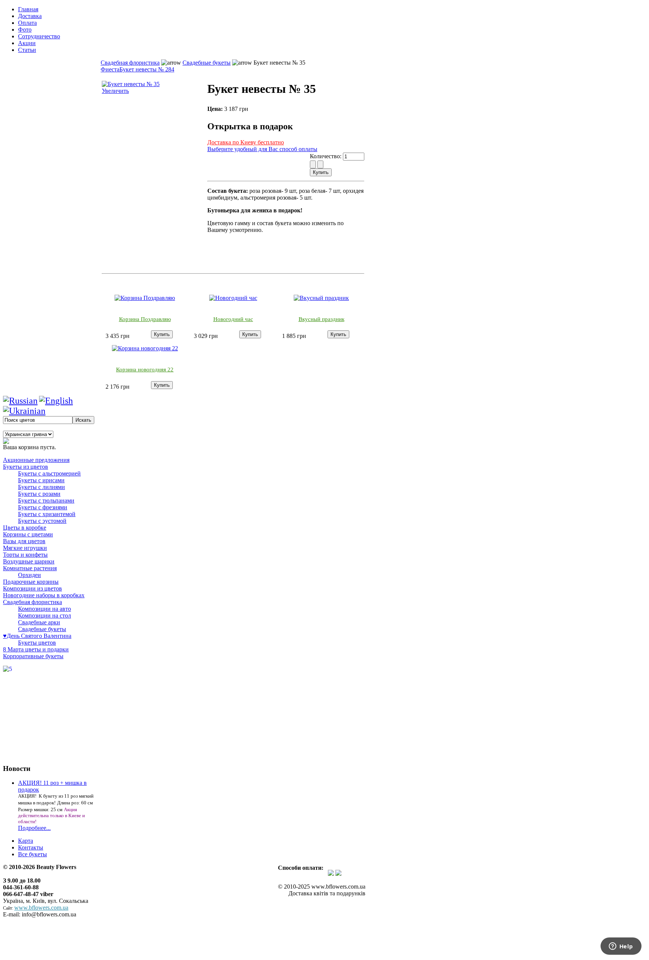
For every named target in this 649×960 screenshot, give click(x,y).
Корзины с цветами (28, 534)
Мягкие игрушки (25, 548)
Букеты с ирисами (41, 480)
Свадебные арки (39, 622)
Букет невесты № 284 (146, 69)
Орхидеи (29, 575)
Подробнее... (34, 828)
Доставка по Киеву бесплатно (245, 142)
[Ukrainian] (24, 411)
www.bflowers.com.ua (41, 907)
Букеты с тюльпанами (46, 500)
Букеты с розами (39, 494)
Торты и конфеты (25, 554)
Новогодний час (233, 319)
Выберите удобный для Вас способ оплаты (262, 149)
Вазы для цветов (24, 541)
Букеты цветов (37, 642)
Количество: (326, 156)
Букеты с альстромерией (49, 473)
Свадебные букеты (207, 62)
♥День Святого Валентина (37, 636)
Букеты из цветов (25, 466)
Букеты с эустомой (42, 521)
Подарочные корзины (31, 581)
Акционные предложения (36, 460)
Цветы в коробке (24, 527)
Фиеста (110, 69)
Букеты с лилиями (41, 487)
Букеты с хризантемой (46, 514)
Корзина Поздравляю (145, 319)
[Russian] (20, 400)
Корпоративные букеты (33, 656)
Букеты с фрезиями (42, 507)
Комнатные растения (30, 568)
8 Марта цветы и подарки (36, 649)
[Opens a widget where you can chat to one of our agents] (620, 946)
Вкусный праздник (321, 319)
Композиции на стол (44, 615)
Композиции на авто (44, 609)
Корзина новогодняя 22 (145, 369)
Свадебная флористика (130, 62)
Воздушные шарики (28, 561)
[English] (56, 400)
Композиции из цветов (32, 588)
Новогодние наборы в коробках (44, 595)
